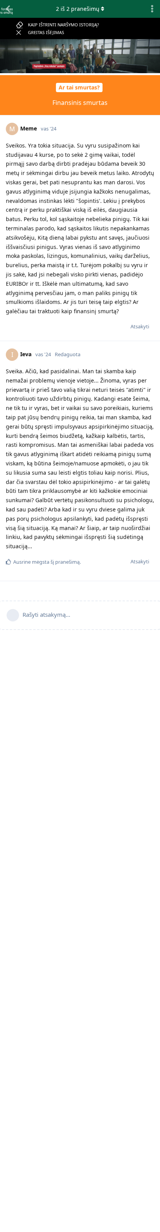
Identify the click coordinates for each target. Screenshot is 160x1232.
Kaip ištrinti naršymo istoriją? (63, 24)
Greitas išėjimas (46, 32)
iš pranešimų (77, 8)
